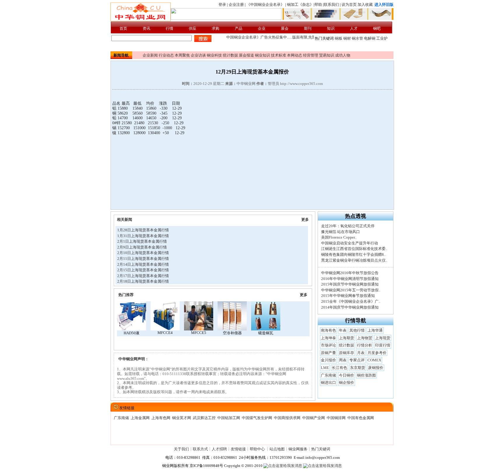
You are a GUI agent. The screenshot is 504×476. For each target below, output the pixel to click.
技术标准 (278, 55)
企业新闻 (150, 55)
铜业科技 (214, 55)
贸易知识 (326, 55)
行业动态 (166, 55)
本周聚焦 (182, 55)
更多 (305, 219)
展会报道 (246, 55)
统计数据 (230, 55)
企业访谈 (198, 55)
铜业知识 (262, 55)
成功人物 (342, 55)
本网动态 (294, 55)
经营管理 (310, 55)
